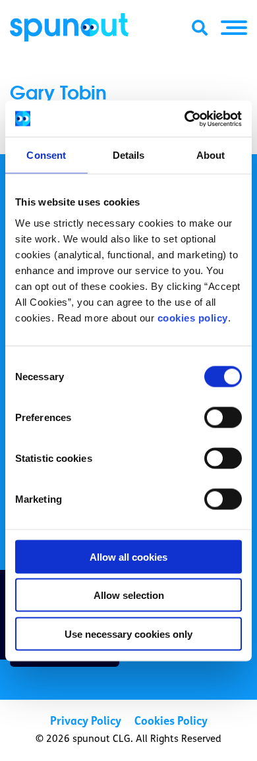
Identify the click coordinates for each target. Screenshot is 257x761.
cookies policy (192, 317)
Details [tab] (129, 155)
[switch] (223, 417)
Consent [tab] (46, 155)
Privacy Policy (85, 721)
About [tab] (210, 155)
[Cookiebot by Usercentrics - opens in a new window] (185, 118)
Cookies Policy (171, 721)
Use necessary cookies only (128, 633)
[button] (234, 27)
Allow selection (129, 595)
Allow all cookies (128, 556)
